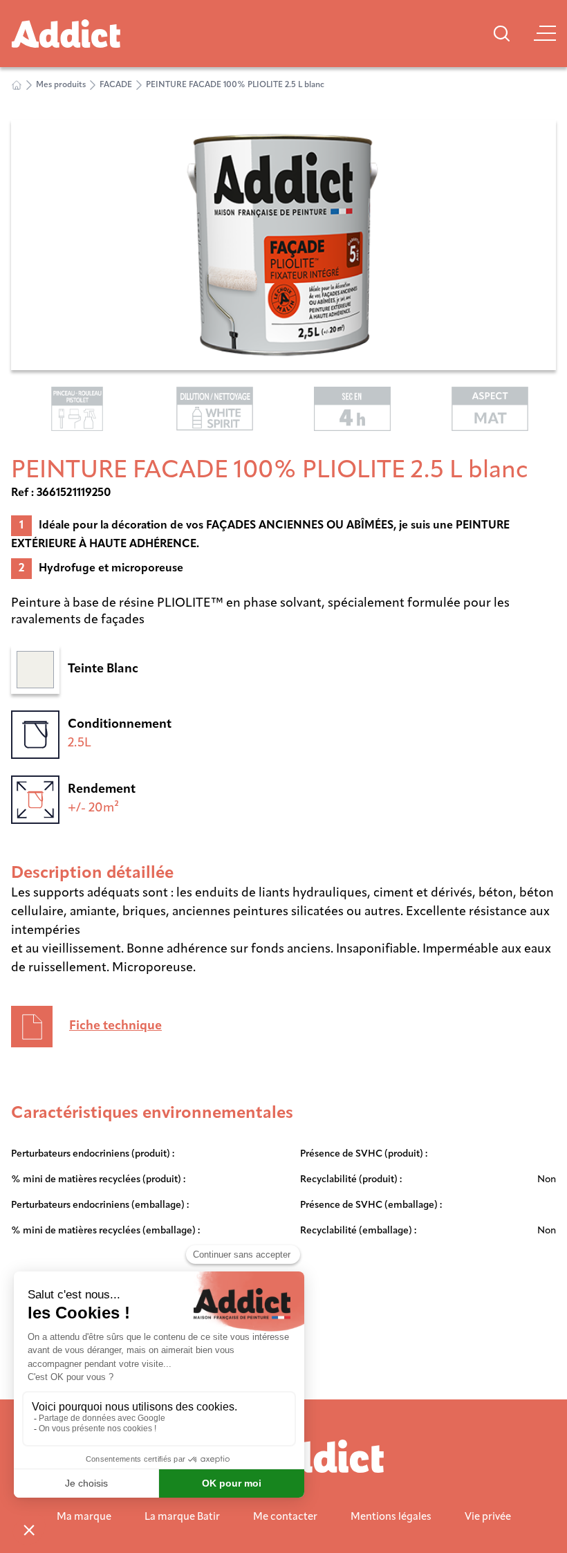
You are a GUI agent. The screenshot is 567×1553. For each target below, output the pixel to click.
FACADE (116, 85)
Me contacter (285, 1517)
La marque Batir (182, 1517)
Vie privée (488, 1517)
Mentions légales (391, 1517)
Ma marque (84, 1517)
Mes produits (61, 85)
